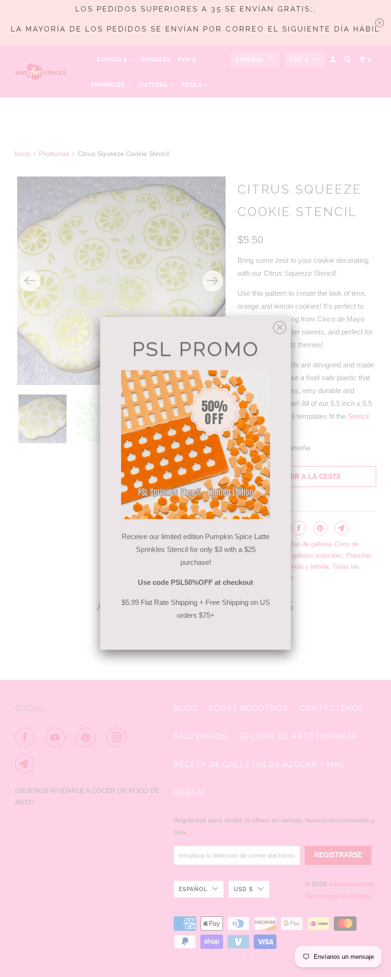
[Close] (279, 325)
